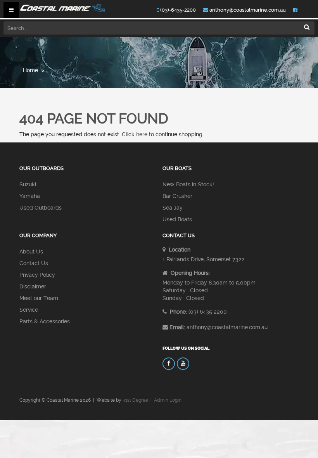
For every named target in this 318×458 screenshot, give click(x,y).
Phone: (177, 312)
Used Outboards (40, 208)
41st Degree (135, 400)
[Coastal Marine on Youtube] (183, 363)
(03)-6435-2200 (177, 10)
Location (178, 249)
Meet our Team (38, 298)
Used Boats (177, 219)
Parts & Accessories (44, 321)
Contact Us (33, 263)
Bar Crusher (177, 196)
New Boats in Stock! (188, 184)
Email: (177, 327)
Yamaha (29, 196)
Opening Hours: (189, 273)
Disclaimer (32, 286)
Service (28, 310)
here (141, 134)
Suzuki (27, 184)
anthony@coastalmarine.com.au (247, 10)
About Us (31, 251)
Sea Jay (172, 208)
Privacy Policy (37, 275)
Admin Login (167, 400)
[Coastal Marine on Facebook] (168, 363)
